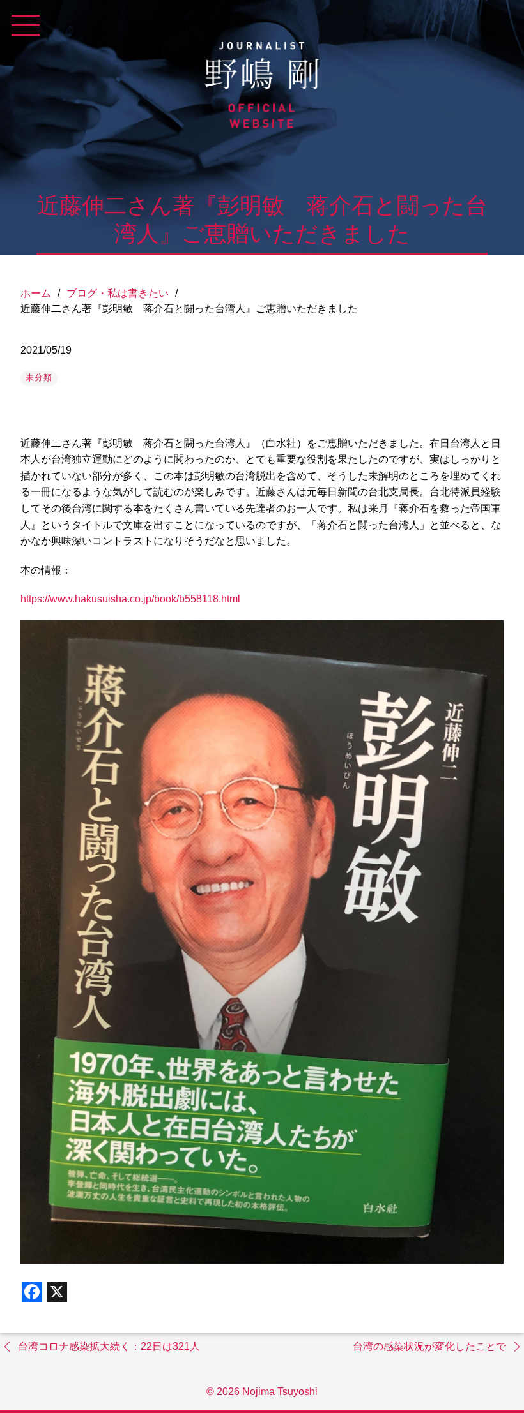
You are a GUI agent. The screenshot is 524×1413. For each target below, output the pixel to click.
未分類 (39, 377)
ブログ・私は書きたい (117, 293)
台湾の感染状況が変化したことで (429, 1346)
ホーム (35, 293)
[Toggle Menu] (25, 25)
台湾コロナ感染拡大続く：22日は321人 (109, 1346)
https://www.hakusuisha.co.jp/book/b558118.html (130, 599)
